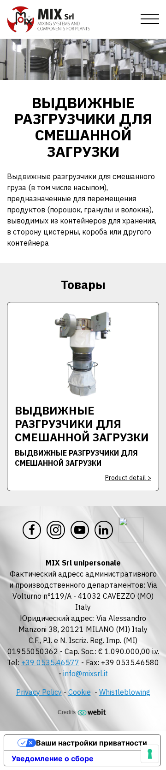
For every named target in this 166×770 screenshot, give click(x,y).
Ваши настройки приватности (91, 742)
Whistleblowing (124, 692)
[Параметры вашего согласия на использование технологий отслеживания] (150, 754)
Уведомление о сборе (53, 758)
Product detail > (128, 478)
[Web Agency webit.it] (93, 712)
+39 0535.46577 (50, 662)
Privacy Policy (39, 692)
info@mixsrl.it (85, 673)
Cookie (79, 692)
